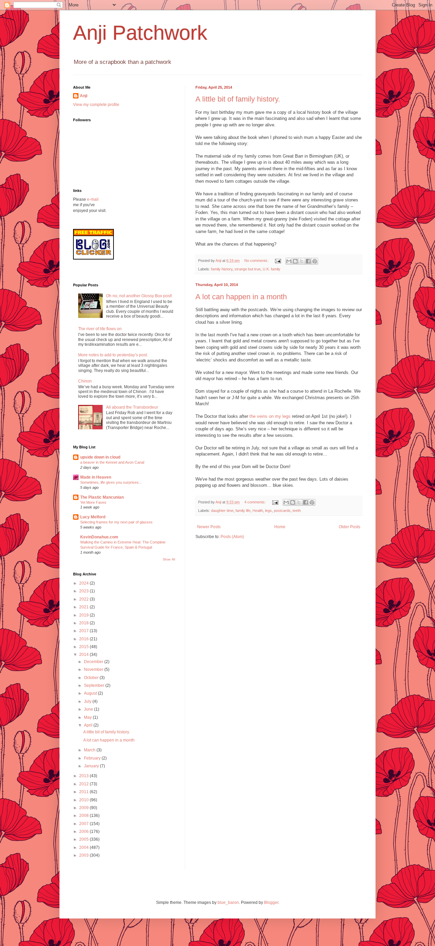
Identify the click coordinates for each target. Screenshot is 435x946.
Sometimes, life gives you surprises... (111, 482)
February (93, 758)
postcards (282, 510)
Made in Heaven (95, 477)
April (88, 725)
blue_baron (228, 902)
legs (268, 510)
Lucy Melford (92, 517)
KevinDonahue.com (99, 537)
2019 (84, 615)
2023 (84, 591)
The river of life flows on (100, 328)
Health (258, 510)
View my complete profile (96, 104)
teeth (297, 510)
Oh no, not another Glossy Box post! (139, 295)
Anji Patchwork (140, 32)
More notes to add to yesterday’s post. (113, 355)
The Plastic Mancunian (102, 497)
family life (243, 510)
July (88, 701)
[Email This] (288, 261)
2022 (84, 599)
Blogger (271, 902)
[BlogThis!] (295, 261)
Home (279, 526)
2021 (84, 607)
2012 (84, 784)
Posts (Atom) (232, 536)
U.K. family (271, 269)
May (88, 717)
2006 (84, 831)
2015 (84, 646)
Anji (83, 95)
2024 (84, 583)
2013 (84, 775)
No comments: (256, 260)
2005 (84, 839)
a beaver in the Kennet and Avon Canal (112, 462)
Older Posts (349, 526)
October (92, 677)
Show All (169, 559)
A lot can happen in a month (241, 296)
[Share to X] (301, 261)
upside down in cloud (100, 457)
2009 (84, 807)
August (91, 693)
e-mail (93, 199)
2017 (84, 630)
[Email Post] (277, 260)
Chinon (85, 381)
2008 (84, 815)
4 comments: (255, 502)
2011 (84, 791)
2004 (84, 847)
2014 (84, 654)
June (89, 709)
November (94, 669)
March (90, 750)
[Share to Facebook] (308, 261)
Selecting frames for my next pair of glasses (116, 522)
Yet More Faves (93, 502)
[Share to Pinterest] (314, 261)
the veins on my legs (270, 416)
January (92, 766)
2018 (84, 623)
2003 (84, 855)
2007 (84, 823)
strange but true (247, 269)
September (94, 685)
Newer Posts (209, 526)
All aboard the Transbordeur (132, 407)
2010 (84, 800)
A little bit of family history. (237, 99)
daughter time (222, 510)
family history (221, 269)
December (94, 661)
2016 (84, 639)
